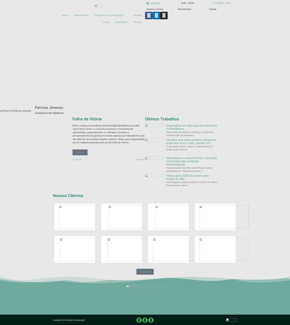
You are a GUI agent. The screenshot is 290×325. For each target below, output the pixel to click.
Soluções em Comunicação (109, 15)
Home (65, 15)
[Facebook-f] (149, 15)
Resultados (121, 22)
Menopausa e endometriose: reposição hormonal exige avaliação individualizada (191, 161)
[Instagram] (164, 15)
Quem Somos (81, 15)
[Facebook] (139, 320)
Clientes (137, 15)
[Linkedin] (156, 15)
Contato (138, 22)
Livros (106, 22)
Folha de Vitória (87, 119)
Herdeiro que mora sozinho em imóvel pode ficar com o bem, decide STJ (191, 141)
